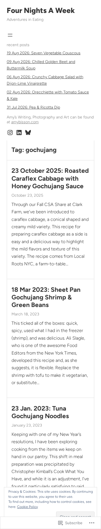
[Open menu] (10, 35)
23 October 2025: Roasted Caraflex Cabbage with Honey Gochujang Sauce (50, 178)
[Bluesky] (28, 132)
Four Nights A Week (41, 10)
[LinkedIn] (19, 132)
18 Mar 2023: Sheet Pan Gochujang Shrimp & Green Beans (46, 297)
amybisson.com (25, 122)
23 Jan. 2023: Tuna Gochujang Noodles (40, 412)
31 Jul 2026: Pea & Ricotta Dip (33, 107)
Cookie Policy (27, 507)
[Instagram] (10, 132)
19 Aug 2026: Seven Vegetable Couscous (44, 53)
